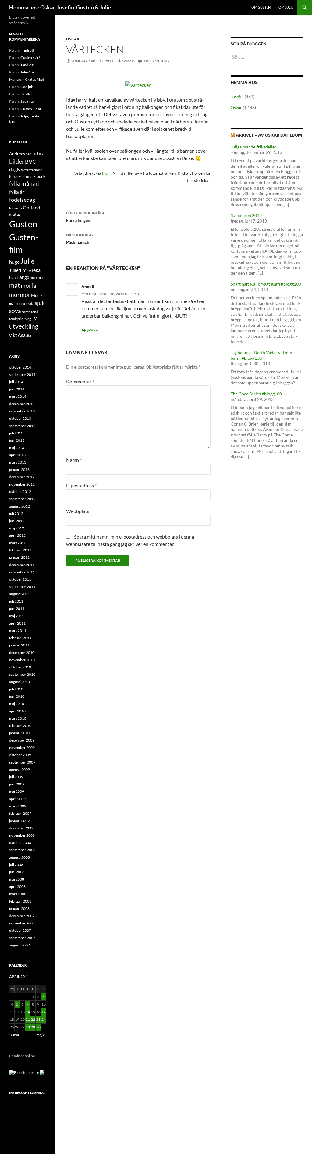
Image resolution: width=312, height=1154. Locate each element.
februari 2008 (20, 901)
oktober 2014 (20, 367)
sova (15, 311)
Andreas (17, 153)
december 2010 (21, 652)
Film (22, 177)
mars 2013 (17, 462)
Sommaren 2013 (246, 215)
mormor (19, 294)
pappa (20, 303)
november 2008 (22, 835)
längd (23, 277)
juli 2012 (16, 513)
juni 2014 (16, 389)
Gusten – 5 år (30, 108)
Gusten (23, 224)
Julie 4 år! (28, 72)
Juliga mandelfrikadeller (253, 146)
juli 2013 (16, 433)
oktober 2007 (20, 930)
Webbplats (77, 511)
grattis (15, 214)
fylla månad (24, 183)
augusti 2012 (19, 506)
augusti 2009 (19, 769)
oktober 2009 (20, 755)
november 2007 (22, 923)
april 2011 (17, 623)
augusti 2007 (19, 945)
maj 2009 (16, 791)
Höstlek (26, 94)
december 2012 (21, 477)
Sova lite (27, 101)
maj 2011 (16, 616)
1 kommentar (156, 61)
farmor (36, 170)
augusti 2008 (19, 857)
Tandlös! (27, 64)
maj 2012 (16, 528)
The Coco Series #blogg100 (256, 393)
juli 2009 (16, 777)
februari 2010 (20, 725)
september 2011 (22, 586)
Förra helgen (86, 217)
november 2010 (22, 659)
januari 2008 (19, 908)
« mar (15, 1034)
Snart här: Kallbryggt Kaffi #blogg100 (266, 284)
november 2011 (22, 572)
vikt (13, 335)
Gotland (31, 207)
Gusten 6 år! (30, 57)
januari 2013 (19, 469)
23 (38, 1019)
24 (43, 1019)
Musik (37, 295)
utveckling (23, 326)
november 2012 (22, 484)
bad (29, 153)
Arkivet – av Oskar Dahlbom (269, 134)
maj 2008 (16, 879)
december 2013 (21, 403)
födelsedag (22, 200)
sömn (26, 311)
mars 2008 (17, 894)
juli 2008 (16, 864)
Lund (13, 277)
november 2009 (22, 747)
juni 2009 (16, 784)
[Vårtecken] (138, 84)
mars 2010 (17, 718)
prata (30, 303)
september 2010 (22, 674)
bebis (37, 153)
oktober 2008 (20, 842)
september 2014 (22, 374)
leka (36, 270)
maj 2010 (16, 703)
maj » (41, 1034)
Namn (74, 460)
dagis (14, 169)
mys (12, 303)
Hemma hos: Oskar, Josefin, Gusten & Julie (60, 7)
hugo (14, 262)
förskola (15, 208)
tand (34, 311)
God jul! (26, 86)
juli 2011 (16, 601)
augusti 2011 (19, 594)
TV (34, 318)
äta (28, 335)
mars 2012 (17, 542)
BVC (30, 161)
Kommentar (80, 381)
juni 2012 (16, 520)
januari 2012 (19, 557)
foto (29, 176)
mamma (36, 278)
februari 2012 (20, 550)
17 (43, 1012)
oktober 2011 (20, 579)
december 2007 (21, 916)
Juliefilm (17, 270)
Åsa (22, 335)
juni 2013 (16, 440)
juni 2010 (16, 696)
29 (33, 1027)
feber (13, 176)
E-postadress (81, 485)
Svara (92, 330)
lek (29, 270)
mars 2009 (17, 806)
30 (38, 1027)
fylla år (17, 192)
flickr (106, 173)
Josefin (237, 96)
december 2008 (21, 828)
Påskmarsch (79, 239)
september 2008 (22, 850)
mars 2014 (17, 396)
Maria (14, 79)
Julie (27, 261)
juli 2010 (16, 689)
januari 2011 (19, 645)
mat (14, 285)
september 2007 (22, 937)
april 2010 (17, 711)
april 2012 (17, 535)
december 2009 (21, 740)
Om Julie (285, 7)
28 (28, 1027)
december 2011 (21, 564)
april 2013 (17, 455)
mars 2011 (17, 630)
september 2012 (22, 499)
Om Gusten (261, 7)
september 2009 (22, 762)
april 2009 (17, 798)
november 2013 (22, 411)
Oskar (72, 39)
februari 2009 (20, 813)
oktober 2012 (20, 491)
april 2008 (17, 886)
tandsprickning (20, 319)
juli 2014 (16, 381)
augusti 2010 (19, 681)
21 (28, 1019)
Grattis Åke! (34, 79)
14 (28, 1012)
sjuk (39, 303)
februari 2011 (20, 638)
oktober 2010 (20, 667)
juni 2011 (16, 608)
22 (33, 1019)
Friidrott (27, 50)
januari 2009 (19, 820)
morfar (30, 285)
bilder (16, 161)
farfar (25, 170)
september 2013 (22, 425)
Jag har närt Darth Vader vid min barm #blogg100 (261, 355)
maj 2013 (16, 447)
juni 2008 (16, 872)
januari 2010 (19, 733)
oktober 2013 (20, 418)
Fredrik (39, 176)
